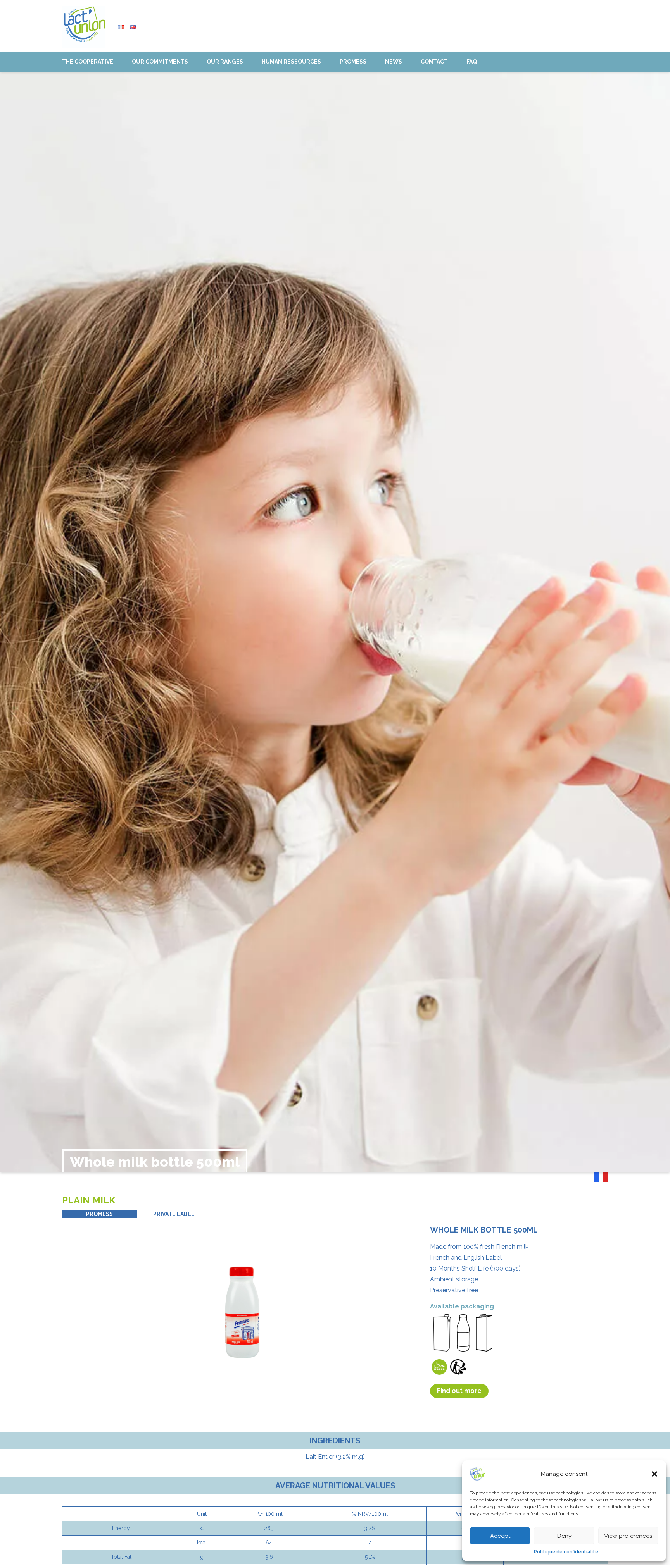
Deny (564, 1535)
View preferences (628, 1535)
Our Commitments (160, 62)
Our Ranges (225, 62)
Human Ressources (291, 62)
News (393, 62)
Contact (434, 62)
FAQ (471, 62)
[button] (654, 1474)
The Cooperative (87, 62)
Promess (353, 62)
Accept (500, 1535)
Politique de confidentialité (566, 1552)
